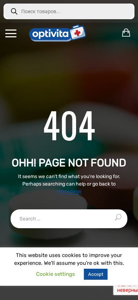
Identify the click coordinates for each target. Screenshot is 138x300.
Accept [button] (95, 274)
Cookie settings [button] (55, 274)
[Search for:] (69, 218)
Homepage (69, 191)
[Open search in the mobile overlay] (69, 11)
